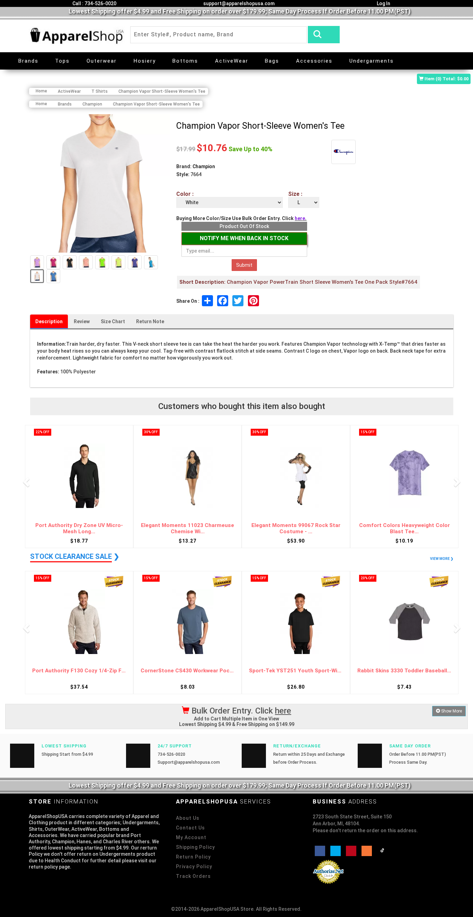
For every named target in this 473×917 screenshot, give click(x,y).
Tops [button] (62, 61)
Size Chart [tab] (113, 321)
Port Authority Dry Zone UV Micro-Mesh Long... (79, 528)
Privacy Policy (194, 866)
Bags (272, 61)
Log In (383, 3)
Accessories (314, 61)
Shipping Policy (195, 847)
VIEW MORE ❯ (441, 559)
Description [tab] (49, 321)
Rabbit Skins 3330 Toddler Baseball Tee (404, 671)
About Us (187, 818)
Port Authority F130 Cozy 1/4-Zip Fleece (79, 671)
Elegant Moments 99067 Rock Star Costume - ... (295, 528)
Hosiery (145, 61)
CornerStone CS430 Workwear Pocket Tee (187, 671)
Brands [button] (28, 61)
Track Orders (193, 876)
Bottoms (185, 61)
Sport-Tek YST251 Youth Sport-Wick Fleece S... (296, 671)
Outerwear (102, 61)
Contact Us (190, 827)
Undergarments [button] (371, 61)
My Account (191, 837)
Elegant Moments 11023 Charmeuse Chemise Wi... (187, 528)
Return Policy (193, 857)
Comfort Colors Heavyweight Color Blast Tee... (404, 528)
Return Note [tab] (150, 321)
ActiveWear (231, 61)
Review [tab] (82, 321)
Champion (204, 166)
